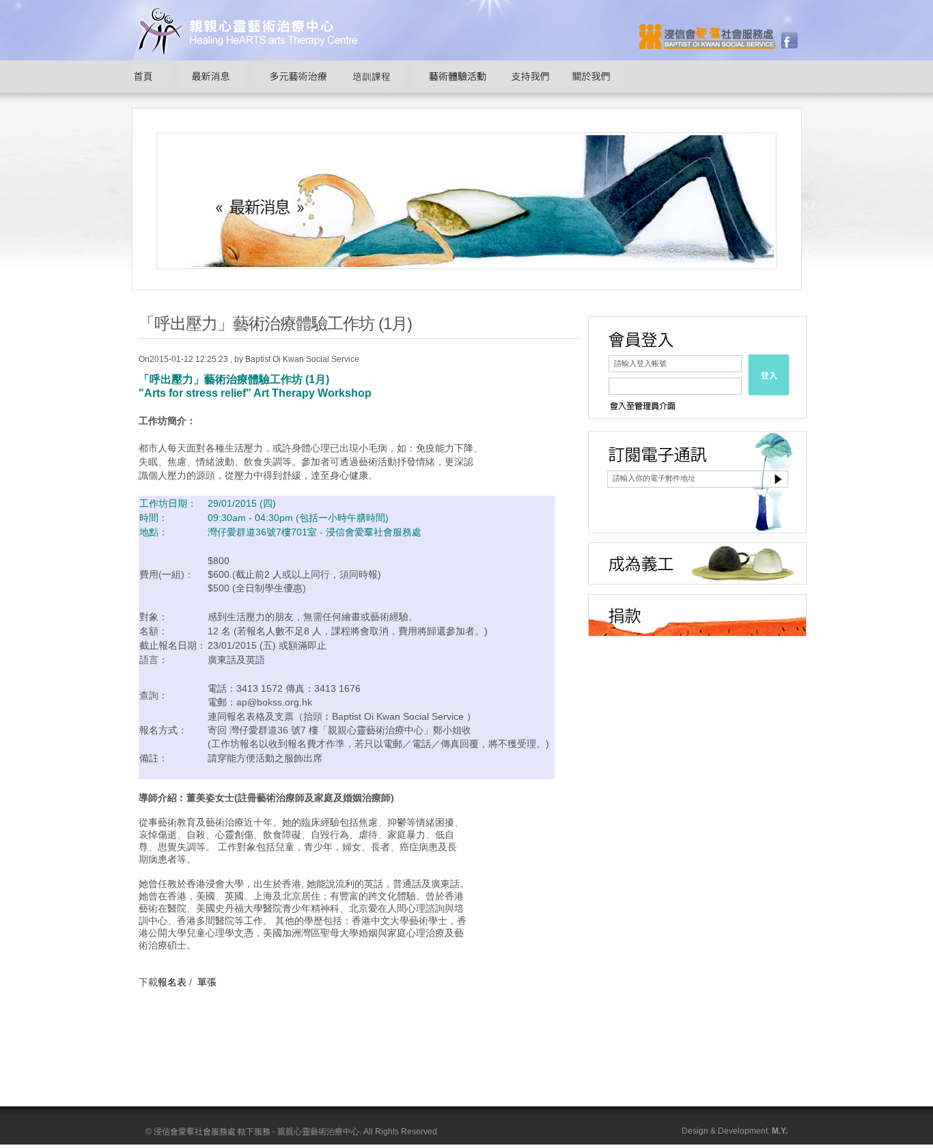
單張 (207, 982)
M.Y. (780, 1131)
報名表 (172, 982)
